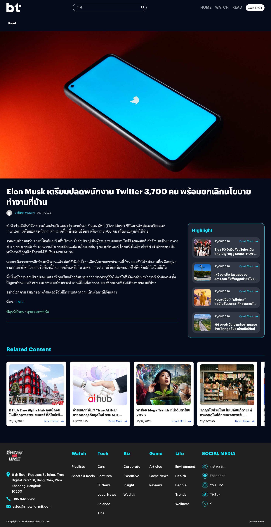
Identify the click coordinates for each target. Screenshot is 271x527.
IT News (104, 485)
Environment (185, 466)
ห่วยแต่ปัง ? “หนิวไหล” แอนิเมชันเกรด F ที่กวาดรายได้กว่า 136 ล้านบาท (235, 303)
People (181, 485)
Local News (107, 494)
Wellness (182, 503)
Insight (129, 485)
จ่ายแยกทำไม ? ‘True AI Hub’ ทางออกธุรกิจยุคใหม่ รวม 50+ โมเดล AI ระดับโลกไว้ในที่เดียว (96, 415)
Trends (180, 494)
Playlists (78, 466)
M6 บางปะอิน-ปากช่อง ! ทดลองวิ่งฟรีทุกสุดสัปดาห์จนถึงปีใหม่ (235, 326)
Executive (131, 475)
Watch (222, 7)
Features (105, 475)
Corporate (132, 466)
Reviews (155, 485)
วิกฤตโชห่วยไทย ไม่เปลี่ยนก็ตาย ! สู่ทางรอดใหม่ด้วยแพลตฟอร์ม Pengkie (226, 415)
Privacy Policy (257, 521)
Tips (101, 513)
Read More (246, 241)
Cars (101, 466)
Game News (158, 475)
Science (104, 503)
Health (180, 475)
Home (205, 7)
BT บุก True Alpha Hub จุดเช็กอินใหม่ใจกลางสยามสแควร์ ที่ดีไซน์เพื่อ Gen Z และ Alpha (35, 415)
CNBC (20, 302)
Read (237, 7)
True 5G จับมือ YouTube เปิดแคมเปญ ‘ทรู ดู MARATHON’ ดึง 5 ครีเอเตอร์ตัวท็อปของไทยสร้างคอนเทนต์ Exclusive (235, 255)
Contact (255, 8)
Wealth (129, 494)
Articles (155, 466)
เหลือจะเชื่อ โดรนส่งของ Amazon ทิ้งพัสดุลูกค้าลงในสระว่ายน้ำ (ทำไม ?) (236, 278)
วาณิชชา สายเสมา (25, 212)
